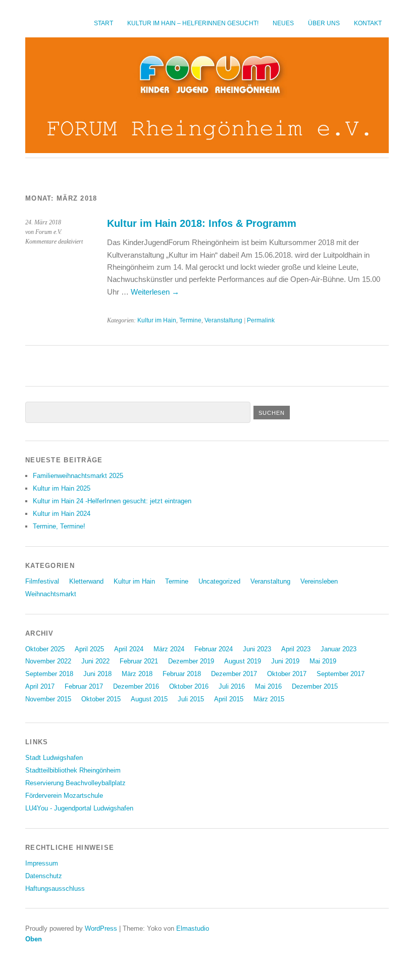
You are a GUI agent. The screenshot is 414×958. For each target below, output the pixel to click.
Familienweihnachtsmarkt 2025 (78, 476)
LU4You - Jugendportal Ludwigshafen (79, 808)
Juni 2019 (285, 661)
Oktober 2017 (286, 674)
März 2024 (168, 649)
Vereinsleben (319, 581)
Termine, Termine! (59, 526)
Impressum (41, 863)
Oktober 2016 (189, 686)
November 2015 (48, 699)
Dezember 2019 (191, 661)
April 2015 (228, 699)
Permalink (261, 320)
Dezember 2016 (136, 686)
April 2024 (128, 649)
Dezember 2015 (315, 686)
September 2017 (341, 674)
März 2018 (137, 674)
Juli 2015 (191, 699)
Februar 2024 (213, 649)
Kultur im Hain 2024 (61, 513)
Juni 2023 (257, 649)
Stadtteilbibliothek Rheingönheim (73, 770)
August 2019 (242, 661)
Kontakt (368, 23)
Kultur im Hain (156, 320)
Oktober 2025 (45, 649)
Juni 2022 (95, 661)
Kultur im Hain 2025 (61, 488)
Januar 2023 (338, 649)
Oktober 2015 (101, 699)
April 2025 (89, 649)
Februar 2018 (182, 674)
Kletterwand (86, 581)
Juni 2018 (97, 674)
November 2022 (48, 661)
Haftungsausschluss (55, 888)
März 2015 (268, 699)
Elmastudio (192, 928)
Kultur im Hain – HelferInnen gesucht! (192, 23)
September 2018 (49, 674)
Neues (283, 23)
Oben (33, 939)
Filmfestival (42, 581)
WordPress (101, 928)
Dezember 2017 (234, 674)
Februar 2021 (139, 661)
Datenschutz (43, 876)
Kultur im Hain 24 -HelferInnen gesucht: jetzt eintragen (112, 501)
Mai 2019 (322, 661)
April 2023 (295, 649)
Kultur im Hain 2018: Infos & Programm (201, 223)
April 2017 (40, 686)
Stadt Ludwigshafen (54, 757)
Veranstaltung (223, 320)
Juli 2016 (232, 686)
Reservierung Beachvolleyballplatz (75, 783)
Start (103, 23)
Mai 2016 (268, 686)
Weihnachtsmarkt (50, 594)
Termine (190, 320)
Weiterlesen (155, 292)
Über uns (324, 23)
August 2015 (149, 699)
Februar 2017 (84, 686)
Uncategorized (219, 581)
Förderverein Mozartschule (64, 795)
